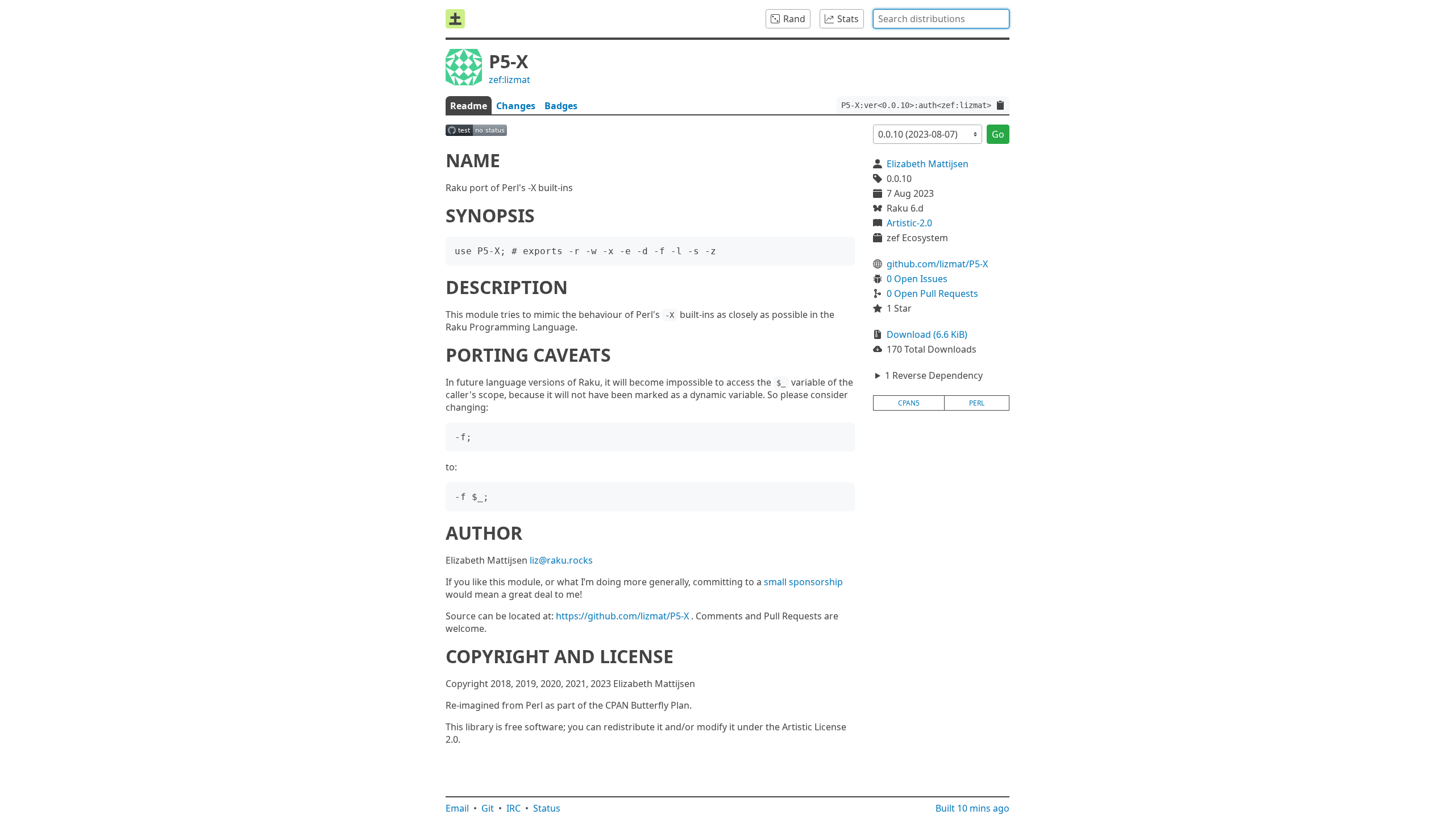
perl (976, 403)
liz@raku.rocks (561, 560)
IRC (513, 808)
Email (457, 808)
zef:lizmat (509, 79)
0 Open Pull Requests (932, 293)
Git (487, 808)
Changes (515, 106)
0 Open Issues (917, 278)
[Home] (455, 18)
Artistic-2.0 (909, 223)
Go (998, 134)
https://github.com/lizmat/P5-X (622, 616)
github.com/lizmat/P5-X (937, 264)
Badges (560, 106)
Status (546, 808)
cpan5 (909, 403)
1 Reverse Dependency (934, 375)
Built (972, 808)
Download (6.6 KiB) (927, 334)
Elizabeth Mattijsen (927, 164)
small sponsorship (803, 582)
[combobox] (941, 18)
